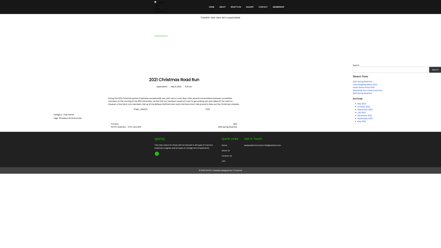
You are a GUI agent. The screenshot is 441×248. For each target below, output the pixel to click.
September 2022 (365, 118)
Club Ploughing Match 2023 (365, 84)
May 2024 (361, 103)
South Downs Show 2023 (364, 87)
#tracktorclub (75, 118)
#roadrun (63, 118)
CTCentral (237, 170)
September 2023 (365, 109)
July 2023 (361, 112)
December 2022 (364, 115)
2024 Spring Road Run (362, 81)
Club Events (68, 114)
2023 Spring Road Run (362, 93)
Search (356, 65)
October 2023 (363, 106)
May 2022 (361, 121)
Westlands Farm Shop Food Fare (367, 90)
